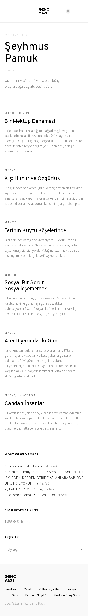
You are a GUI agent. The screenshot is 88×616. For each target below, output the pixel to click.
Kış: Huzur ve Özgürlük (32, 178)
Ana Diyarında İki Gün (31, 341)
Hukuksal (10, 589)
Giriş (15, 595)
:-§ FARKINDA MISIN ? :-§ (24, 489)
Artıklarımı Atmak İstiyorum (25, 466)
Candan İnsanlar (24, 403)
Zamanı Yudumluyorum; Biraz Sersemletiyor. (38, 471)
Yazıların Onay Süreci (68, 595)
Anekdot (10, 113)
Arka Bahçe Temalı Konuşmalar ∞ (30, 494)
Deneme (24, 113)
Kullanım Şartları (49, 589)
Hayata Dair (27, 395)
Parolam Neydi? (35, 595)
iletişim (73, 589)
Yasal (27, 589)
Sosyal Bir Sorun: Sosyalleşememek (26, 286)
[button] (82, 11)
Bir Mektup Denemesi (30, 121)
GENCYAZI (44, 11)
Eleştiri (10, 274)
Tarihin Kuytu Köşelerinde (35, 231)
